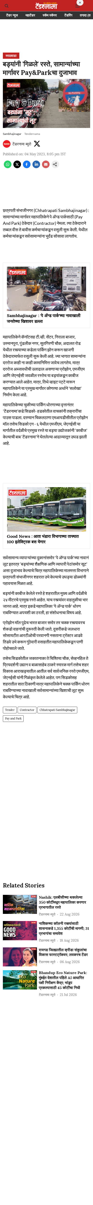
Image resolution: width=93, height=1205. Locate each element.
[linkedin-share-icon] (36, 166)
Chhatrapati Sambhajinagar (57, 710)
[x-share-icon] (17, 166)
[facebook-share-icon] (27, 166)
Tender (10, 710)
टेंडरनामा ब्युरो (21, 144)
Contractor (27, 710)
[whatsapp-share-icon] (7, 166)
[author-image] (6, 144)
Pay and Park (13, 718)
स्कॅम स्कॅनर (50, 15)
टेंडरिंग (68, 15)
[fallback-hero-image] (20, 904)
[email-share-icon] (46, 166)
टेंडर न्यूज (12, 15)
